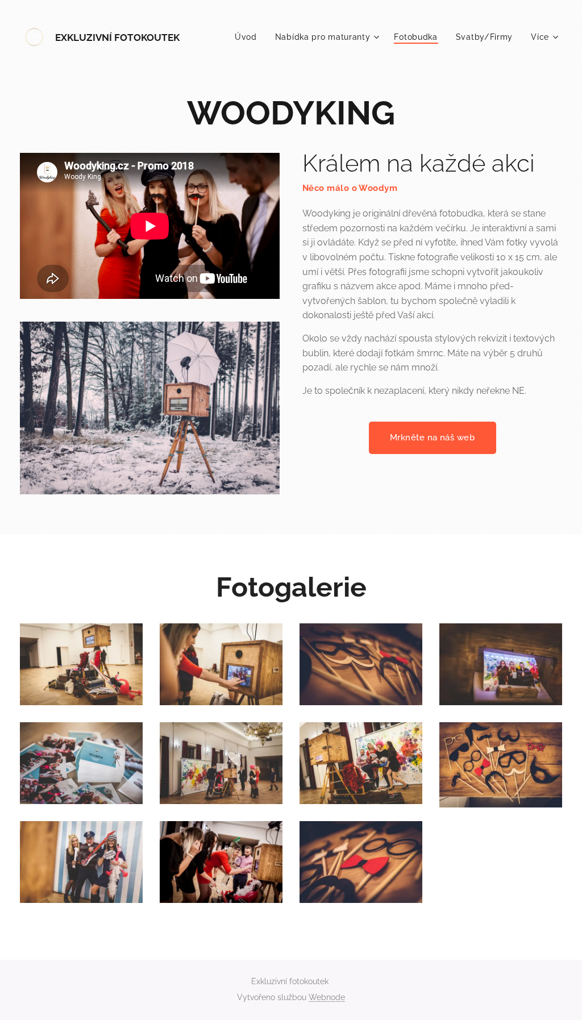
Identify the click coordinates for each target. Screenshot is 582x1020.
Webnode (327, 997)
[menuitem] (249, 37)
